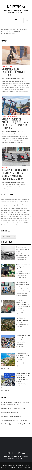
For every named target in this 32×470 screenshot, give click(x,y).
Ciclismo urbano (6, 116)
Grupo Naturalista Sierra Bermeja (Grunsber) (14, 420)
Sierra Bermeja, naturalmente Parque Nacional (15, 424)
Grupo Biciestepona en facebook (11, 416)
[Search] (27, 20)
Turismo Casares (6, 428)
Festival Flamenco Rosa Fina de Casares (13, 408)
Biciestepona (16, 6)
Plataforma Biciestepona (10, 78)
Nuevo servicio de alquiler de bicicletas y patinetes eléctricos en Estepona (15, 123)
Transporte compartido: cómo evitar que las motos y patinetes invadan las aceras (15, 174)
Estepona (14, 116)
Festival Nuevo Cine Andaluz (9, 412)
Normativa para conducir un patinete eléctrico (13, 72)
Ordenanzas (5, 66)
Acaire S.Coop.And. (25, 467)
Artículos (4, 167)
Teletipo (12, 66)
